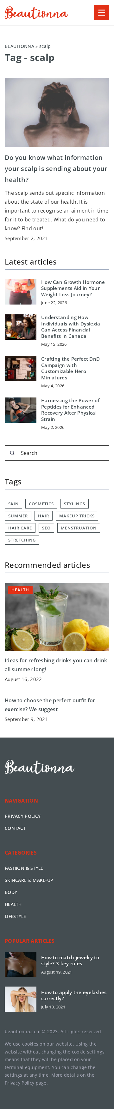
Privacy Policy (19, 1083)
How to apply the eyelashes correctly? (74, 995)
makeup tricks (77, 516)
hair (43, 516)
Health (13, 904)
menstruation (79, 528)
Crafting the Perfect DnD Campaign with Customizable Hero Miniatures (70, 368)
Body (11, 892)
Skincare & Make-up (29, 880)
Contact (15, 828)
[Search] (12, 453)
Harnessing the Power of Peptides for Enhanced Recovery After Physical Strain (70, 409)
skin (13, 504)
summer (18, 516)
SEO (46, 528)
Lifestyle (15, 916)
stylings (74, 504)
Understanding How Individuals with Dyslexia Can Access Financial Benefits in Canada (70, 326)
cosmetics (41, 504)
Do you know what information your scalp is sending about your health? (56, 168)
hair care (20, 528)
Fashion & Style (24, 868)
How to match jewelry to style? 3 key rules (70, 961)
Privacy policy (23, 816)
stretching (22, 540)
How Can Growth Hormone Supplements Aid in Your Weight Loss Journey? (73, 288)
